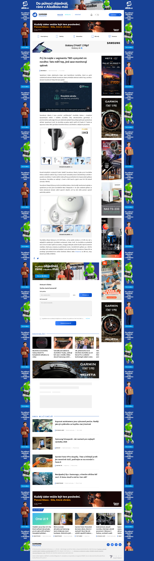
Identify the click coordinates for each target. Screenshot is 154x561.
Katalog (68, 15)
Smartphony (59, 483)
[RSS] (120, 544)
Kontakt (78, 15)
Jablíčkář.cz (47, 556)
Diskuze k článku (45, 285)
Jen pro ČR (59, 465)
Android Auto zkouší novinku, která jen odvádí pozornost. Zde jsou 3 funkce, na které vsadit (105, 530)
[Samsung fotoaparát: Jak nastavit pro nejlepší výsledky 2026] (42, 443)
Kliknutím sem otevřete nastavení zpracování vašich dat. (59, 553)
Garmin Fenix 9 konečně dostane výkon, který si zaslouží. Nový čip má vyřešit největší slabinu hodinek (83, 530)
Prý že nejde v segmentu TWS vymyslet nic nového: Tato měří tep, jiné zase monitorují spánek (63, 61)
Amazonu (78, 252)
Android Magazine (55, 556)
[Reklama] (25, 5)
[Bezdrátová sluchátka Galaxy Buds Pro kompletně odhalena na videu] (41, 343)
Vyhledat (113, 15)
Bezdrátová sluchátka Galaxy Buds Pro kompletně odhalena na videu (40, 354)
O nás (44, 553)
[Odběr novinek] (91, 15)
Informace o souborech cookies (81, 551)
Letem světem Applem (37, 556)
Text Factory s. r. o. (51, 549)
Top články (79, 536)
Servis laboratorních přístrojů (93, 556)
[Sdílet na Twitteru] (37, 259)
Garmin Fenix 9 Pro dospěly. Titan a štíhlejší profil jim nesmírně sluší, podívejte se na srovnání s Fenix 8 (76, 459)
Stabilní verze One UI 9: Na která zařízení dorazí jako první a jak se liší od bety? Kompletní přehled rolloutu (41, 530)
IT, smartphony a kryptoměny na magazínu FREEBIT (72, 556)
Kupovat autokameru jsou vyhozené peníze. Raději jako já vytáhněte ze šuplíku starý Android (76, 423)
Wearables (44, 71)
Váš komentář (43, 299)
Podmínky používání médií (47, 551)
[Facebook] (108, 544)
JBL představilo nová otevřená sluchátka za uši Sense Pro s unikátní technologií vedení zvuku (84, 354)
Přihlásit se (85, 295)
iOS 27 (44, 558)
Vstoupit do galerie (65, 167)
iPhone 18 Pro (39, 558)
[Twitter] (112, 544)
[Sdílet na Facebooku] (34, 259)
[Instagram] (116, 544)
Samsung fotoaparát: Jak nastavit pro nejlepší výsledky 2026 (75, 440)
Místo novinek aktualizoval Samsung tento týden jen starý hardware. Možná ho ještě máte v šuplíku (63, 530)
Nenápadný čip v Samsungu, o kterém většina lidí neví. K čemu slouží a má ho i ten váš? (76, 476)
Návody (58, 448)
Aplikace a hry (60, 430)
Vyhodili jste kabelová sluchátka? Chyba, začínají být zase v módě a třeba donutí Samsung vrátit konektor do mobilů (63, 354)
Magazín (60, 15)
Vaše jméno (43, 291)
